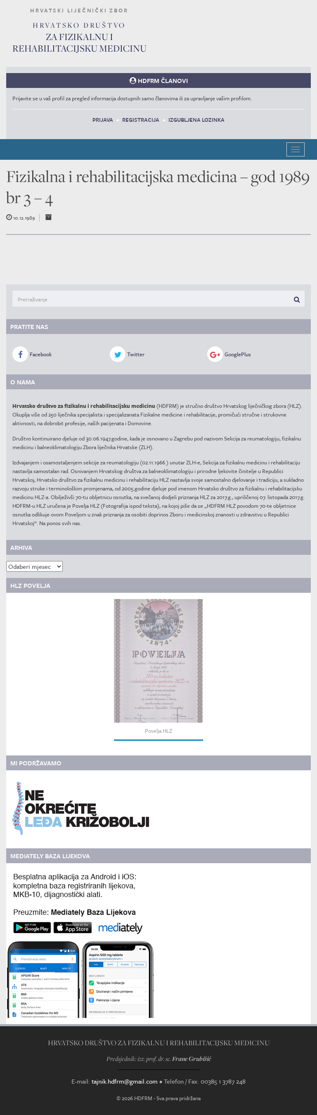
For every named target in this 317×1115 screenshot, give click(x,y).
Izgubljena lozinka (196, 120)
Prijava (102, 120)
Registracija (140, 120)
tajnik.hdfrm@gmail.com (125, 1081)
